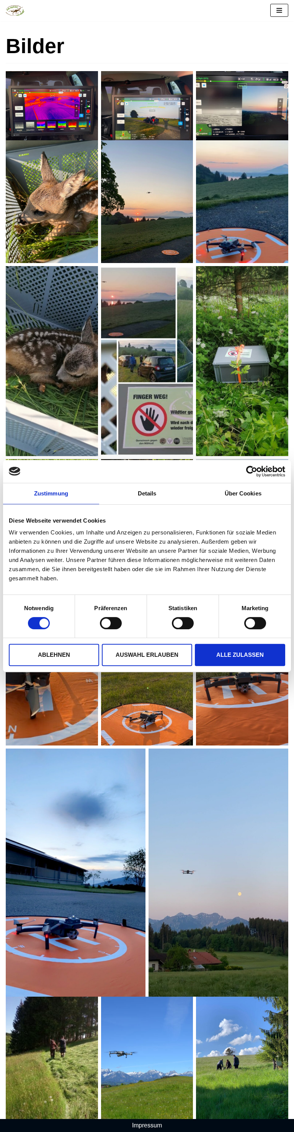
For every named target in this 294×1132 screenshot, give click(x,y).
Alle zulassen (240, 654)
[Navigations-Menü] (279, 10)
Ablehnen (54, 654)
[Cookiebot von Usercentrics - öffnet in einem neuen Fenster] (251, 471)
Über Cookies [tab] (243, 493)
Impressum (147, 1125)
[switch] (111, 623)
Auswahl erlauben (147, 654)
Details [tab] (147, 493)
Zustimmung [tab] (51, 493)
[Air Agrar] (15, 10)
